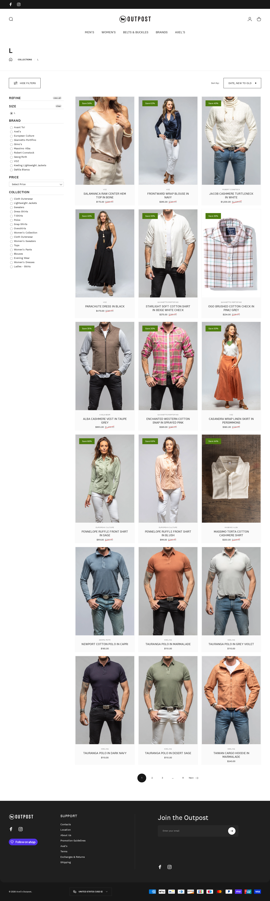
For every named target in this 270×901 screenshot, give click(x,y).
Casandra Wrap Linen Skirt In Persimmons (231, 420)
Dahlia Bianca (21, 169)
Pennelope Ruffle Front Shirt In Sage (105, 533)
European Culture (23, 135)
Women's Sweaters (24, 241)
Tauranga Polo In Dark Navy (105, 753)
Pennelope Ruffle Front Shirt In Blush (168, 533)
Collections (25, 59)
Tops (16, 245)
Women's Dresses (24, 262)
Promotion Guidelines (73, 840)
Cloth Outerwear (23, 198)
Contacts (65, 824)
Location (65, 829)
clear (58, 106)
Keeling (168, 640)
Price (14, 177)
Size (12, 106)
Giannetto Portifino (24, 140)
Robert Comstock (23, 152)
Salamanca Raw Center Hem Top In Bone (105, 195)
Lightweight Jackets (25, 203)
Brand (15, 120)
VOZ (16, 161)
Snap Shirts (20, 224)
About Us (65, 835)
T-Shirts (18, 215)
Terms (63, 851)
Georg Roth (20, 156)
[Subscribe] (231, 831)
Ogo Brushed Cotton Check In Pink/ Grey (231, 308)
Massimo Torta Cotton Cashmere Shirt (231, 533)
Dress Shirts (20, 211)
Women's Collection (25, 232)
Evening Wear (21, 258)
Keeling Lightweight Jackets (29, 165)
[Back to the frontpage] (10, 59)
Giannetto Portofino (168, 302)
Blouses (18, 253)
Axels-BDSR (104, 414)
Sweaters (18, 207)
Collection (19, 192)
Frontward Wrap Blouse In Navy (168, 195)
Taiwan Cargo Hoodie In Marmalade (231, 755)
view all (57, 98)
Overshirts (19, 228)
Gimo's (17, 144)
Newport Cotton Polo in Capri (105, 644)
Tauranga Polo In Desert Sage (168, 753)
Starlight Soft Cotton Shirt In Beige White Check (168, 308)
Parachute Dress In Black (105, 306)
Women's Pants (22, 249)
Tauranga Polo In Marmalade (168, 644)
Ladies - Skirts (22, 266)
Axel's (17, 131)
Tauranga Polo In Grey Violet (231, 644)
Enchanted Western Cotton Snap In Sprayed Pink (168, 420)
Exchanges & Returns (72, 857)
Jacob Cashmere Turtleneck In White (231, 195)
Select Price (19, 184)
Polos (16, 220)
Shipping (65, 862)
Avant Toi (19, 127)
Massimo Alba (21, 148)
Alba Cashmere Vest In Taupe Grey (105, 420)
